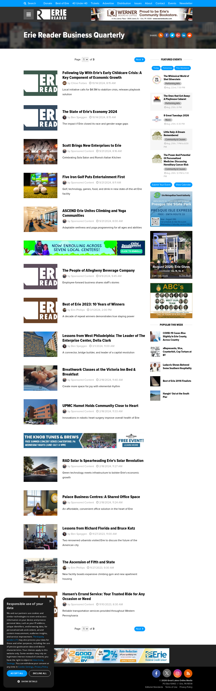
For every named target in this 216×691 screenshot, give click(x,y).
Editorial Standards (154, 687)
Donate (48, 3)
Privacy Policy (186, 687)
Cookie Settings (26, 666)
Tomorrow (167, 68)
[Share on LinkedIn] (183, 35)
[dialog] (28, 643)
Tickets (95, 3)
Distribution (124, 3)
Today (156, 68)
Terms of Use (171, 687)
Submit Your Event (161, 185)
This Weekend (182, 68)
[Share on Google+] (178, 35)
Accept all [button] (17, 673)
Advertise (108, 3)
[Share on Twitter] (172, 35)
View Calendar (183, 185)
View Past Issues (160, 276)
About (148, 3)
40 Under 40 (79, 3)
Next (138, 59)
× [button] (50, 601)
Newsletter (186, 3)
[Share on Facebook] (166, 35)
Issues (138, 3)
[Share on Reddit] (189, 35)
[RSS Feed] (160, 35)
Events (172, 3)
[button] (29, 681)
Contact (160, 3)
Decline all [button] (40, 673)
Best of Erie (62, 3)
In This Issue (185, 276)
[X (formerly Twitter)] (167, 674)
